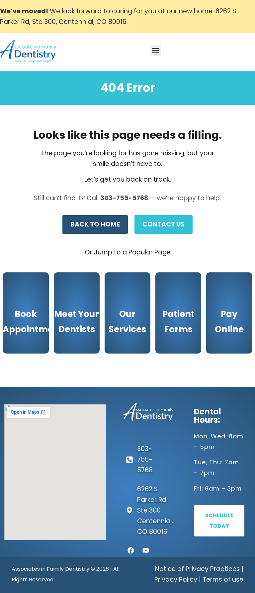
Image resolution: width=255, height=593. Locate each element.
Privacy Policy (175, 579)
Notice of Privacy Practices (197, 568)
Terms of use (223, 579)
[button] (155, 50)
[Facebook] (130, 550)
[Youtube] (145, 550)
